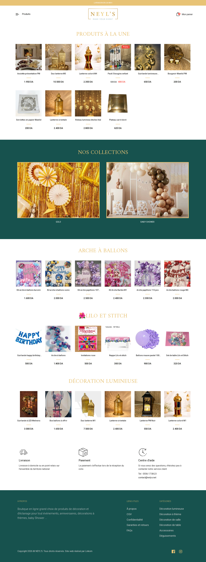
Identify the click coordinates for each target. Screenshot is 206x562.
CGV (129, 514)
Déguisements (167, 535)
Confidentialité (135, 519)
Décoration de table (170, 525)
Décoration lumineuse (103, 381)
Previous (21, 195)
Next (185, 195)
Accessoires (166, 530)
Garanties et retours (138, 525)
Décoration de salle (170, 519)
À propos (132, 508)
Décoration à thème (170, 514)
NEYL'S (39, 551)
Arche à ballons (103, 251)
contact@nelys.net (147, 477)
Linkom (88, 551)
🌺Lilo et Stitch (103, 316)
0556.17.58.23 (150, 473)
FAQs (129, 530)
